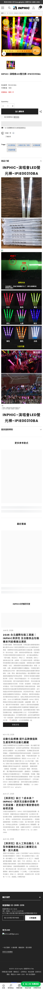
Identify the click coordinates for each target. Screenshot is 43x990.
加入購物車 (19, 111)
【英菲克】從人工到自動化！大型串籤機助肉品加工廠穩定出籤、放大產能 (21, 847)
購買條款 (16, 117)
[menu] (2, 7)
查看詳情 (15, 724)
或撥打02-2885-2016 (32, 2)
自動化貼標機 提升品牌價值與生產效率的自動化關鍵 (20, 740)
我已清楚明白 (8, 117)
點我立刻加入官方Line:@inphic (14, 2)
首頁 (2, 13)
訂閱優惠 (32, 918)
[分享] (40, 111)
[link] (21, 507)
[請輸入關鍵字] (9, 7)
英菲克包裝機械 (7, 952)
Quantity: (4, 102)
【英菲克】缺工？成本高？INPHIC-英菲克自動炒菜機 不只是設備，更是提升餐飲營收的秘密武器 (21, 803)
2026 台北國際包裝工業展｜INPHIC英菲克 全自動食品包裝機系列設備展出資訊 (21, 638)
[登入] (33, 8)
